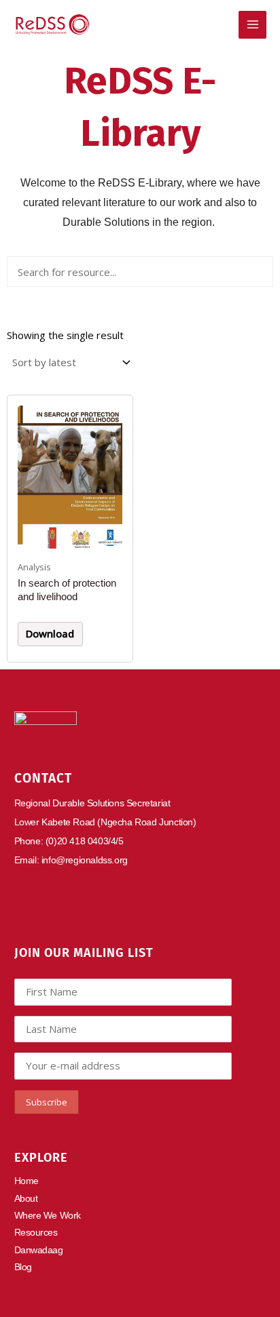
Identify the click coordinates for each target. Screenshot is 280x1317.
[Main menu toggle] (252, 25)
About (26, 1198)
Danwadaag (38, 1249)
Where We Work (47, 1215)
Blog (23, 1266)
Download (50, 633)
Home (26, 1180)
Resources (36, 1232)
